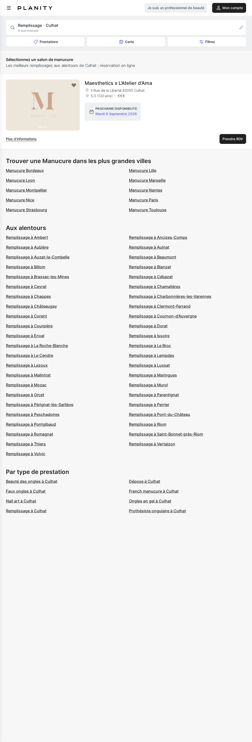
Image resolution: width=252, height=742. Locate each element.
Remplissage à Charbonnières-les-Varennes (170, 296)
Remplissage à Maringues (153, 375)
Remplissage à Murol (148, 384)
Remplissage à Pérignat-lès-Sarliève (39, 404)
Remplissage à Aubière (27, 247)
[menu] (9, 8)
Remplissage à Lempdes (151, 355)
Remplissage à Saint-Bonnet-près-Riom (166, 434)
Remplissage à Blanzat (150, 266)
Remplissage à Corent (26, 316)
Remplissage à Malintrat (28, 375)
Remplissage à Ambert (27, 237)
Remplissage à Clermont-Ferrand (159, 306)
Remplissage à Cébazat (151, 276)
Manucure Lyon (20, 180)
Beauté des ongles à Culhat (31, 481)
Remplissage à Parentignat (154, 394)
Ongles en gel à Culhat (150, 501)
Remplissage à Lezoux (27, 365)
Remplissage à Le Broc (150, 345)
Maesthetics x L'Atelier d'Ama (118, 83)
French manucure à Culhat (154, 491)
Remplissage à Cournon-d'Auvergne (163, 316)
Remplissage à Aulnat (149, 247)
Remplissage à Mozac (26, 384)
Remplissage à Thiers (26, 443)
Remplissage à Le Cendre (29, 355)
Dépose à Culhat (144, 481)
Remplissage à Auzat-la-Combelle (37, 257)
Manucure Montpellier (26, 190)
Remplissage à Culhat (26, 510)
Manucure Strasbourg (26, 209)
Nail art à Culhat (21, 501)
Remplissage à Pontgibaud (31, 424)
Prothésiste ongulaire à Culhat (157, 510)
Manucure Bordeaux (25, 170)
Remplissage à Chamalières (154, 286)
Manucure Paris (143, 199)
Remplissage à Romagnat (29, 434)
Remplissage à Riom (147, 424)
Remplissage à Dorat (148, 325)
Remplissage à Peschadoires (33, 414)
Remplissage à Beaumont (152, 257)
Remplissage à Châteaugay (31, 306)
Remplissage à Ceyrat (26, 286)
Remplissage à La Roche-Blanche (37, 345)
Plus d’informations (21, 139)
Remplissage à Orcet (25, 394)
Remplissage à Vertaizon (152, 443)
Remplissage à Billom (25, 266)
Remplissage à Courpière (29, 325)
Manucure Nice (20, 199)
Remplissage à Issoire (149, 335)
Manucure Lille (142, 170)
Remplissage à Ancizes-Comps (158, 237)
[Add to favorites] (74, 85)
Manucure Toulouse (147, 209)
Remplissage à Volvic (25, 453)
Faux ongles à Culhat (26, 491)
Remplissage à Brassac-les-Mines (37, 276)
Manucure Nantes (145, 190)
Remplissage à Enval (25, 335)
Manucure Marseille (147, 180)
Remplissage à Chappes (28, 296)
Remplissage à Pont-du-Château (159, 414)
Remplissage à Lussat (149, 365)
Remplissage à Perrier (149, 404)
